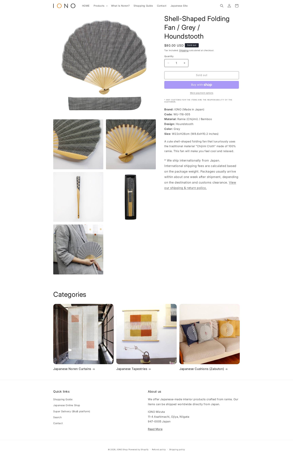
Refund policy (159, 449)
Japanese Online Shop (66, 405)
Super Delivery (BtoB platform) (71, 411)
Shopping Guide (62, 399)
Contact (58, 423)
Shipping (184, 50)
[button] (100, 5)
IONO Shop (122, 449)
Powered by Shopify (139, 449)
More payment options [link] (201, 93)
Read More (155, 429)
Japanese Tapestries (131, 369)
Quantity (168, 56)
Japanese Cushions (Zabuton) (201, 369)
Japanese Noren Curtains (72, 369)
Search (57, 417)
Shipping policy (177, 449)
